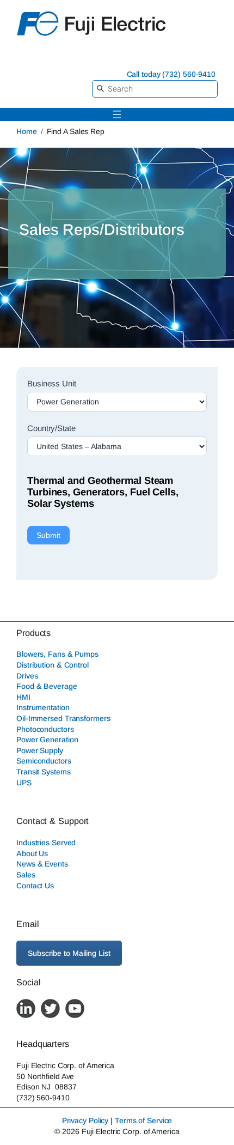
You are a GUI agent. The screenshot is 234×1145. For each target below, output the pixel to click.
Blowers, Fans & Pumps (57, 654)
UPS (24, 782)
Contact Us (35, 885)
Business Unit (51, 383)
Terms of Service (143, 1120)
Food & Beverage (46, 686)
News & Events (42, 863)
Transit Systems (43, 771)
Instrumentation (43, 707)
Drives (27, 675)
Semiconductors (43, 760)
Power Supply (39, 750)
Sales (25, 874)
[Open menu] (117, 114)
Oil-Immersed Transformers (63, 718)
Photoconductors (45, 729)
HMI (23, 697)
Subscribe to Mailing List (69, 953)
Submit (48, 535)
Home (26, 131)
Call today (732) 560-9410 (171, 74)
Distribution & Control (52, 665)
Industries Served (46, 842)
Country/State (51, 428)
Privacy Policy (85, 1120)
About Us (32, 853)
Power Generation (47, 739)
